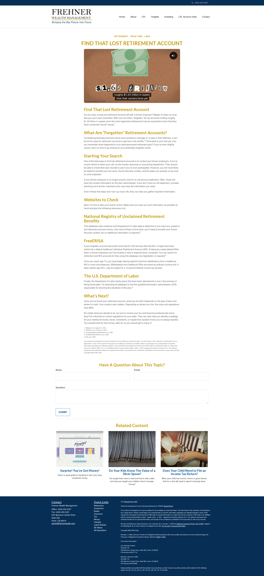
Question (60, 387)
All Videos (98, 527)
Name (59, 369)
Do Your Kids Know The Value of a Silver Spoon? (132, 472)
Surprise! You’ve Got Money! (79, 470)
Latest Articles (100, 524)
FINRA (158, 537)
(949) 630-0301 (201, 2)
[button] (133, 17)
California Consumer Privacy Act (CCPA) (190, 524)
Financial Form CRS (130, 501)
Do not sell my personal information (173, 526)
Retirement (99, 505)
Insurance (98, 513)
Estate (96, 511)
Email (137, 369)
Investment (99, 508)
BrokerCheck (168, 506)
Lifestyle (97, 522)
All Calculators (100, 530)
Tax (95, 516)
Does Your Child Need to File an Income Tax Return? (184, 472)
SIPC (164, 537)
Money (97, 519)
